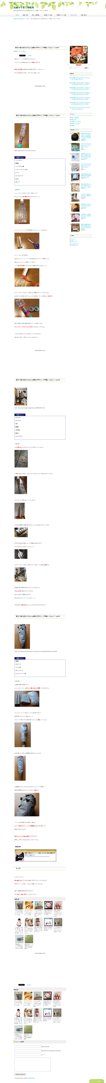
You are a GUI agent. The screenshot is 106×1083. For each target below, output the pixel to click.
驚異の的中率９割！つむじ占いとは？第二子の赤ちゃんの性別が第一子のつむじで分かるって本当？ (86, 136)
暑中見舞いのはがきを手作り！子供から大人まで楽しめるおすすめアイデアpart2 (80, 98)
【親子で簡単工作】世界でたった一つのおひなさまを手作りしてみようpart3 (58, 913)
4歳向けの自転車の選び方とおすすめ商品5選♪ (48, 929)
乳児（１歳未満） (36, 15)
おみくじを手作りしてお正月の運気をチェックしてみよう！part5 (19, 912)
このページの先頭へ (96, 1081)
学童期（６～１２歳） (62, 15)
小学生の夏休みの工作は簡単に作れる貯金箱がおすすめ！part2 (86, 175)
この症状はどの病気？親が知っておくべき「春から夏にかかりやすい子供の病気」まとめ (19, 930)
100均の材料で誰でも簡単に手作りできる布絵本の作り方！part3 (48, 912)
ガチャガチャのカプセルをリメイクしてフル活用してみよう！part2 (29, 912)
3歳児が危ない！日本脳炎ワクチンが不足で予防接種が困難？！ (29, 946)
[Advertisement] (53, 32)
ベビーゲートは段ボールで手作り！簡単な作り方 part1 (86, 196)
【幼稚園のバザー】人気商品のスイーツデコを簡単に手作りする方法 (19, 946)
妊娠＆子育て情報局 (24, 7)
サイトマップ (74, 15)
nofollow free (31, 1078)
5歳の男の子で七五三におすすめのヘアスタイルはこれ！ (86, 206)
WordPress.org (74, 245)
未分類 (72, 125)
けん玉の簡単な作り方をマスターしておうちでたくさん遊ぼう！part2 (58, 929)
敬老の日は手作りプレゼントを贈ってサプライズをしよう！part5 (86, 185)
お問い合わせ (84, 15)
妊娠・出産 (25, 15)
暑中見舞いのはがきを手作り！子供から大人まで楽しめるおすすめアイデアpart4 (80, 88)
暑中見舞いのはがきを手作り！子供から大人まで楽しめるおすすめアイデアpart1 (80, 103)
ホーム (17, 15)
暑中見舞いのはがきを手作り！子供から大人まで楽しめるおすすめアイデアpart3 (80, 93)
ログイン (73, 239)
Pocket (29, 55)
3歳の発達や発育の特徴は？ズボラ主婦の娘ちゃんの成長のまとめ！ (38, 929)
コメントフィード (75, 243)
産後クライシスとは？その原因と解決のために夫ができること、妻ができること (29, 930)
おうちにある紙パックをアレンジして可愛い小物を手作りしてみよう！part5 (38, 913)
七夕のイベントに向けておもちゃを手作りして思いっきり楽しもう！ (80, 108)
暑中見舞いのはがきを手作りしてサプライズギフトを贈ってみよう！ (80, 78)
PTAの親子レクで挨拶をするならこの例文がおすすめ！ (86, 216)
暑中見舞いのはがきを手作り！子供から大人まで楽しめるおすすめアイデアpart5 (80, 83)
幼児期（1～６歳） (48, 15)
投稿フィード (74, 241)
